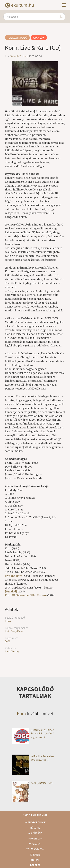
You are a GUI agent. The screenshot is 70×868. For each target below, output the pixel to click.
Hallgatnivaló (17, 37)
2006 (7, 641)
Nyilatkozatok (35, 849)
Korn (8, 621)
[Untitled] (11, 591)
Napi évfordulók (35, 822)
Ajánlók (38, 37)
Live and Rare (13, 576)
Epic (7, 631)
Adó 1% (35, 860)
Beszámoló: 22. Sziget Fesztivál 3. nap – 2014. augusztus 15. (42, 733)
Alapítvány (35, 833)
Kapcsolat (35, 843)
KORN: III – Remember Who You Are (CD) (42, 758)
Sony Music (17, 631)
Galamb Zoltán (18, 56)
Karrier (35, 854)
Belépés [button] (35, 865)
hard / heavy (12, 651)
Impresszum (35, 838)
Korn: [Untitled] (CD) (41, 782)
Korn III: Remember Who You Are (26, 595)
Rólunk (35, 827)
